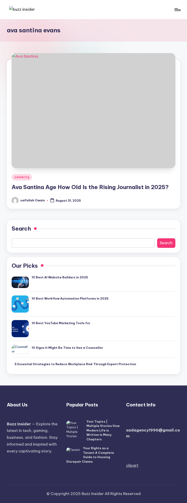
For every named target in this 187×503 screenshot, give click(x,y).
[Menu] (177, 9)
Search (21, 228)
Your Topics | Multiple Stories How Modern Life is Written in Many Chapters (102, 430)
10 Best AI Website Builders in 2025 (60, 277)
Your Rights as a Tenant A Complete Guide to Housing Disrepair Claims (90, 454)
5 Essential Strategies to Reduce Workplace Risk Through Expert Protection (75, 364)
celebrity (21, 177)
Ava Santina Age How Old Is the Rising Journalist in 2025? (90, 187)
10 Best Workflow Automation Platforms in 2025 (70, 298)
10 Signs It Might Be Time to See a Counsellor (67, 347)
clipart (132, 465)
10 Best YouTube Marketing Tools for (61, 323)
